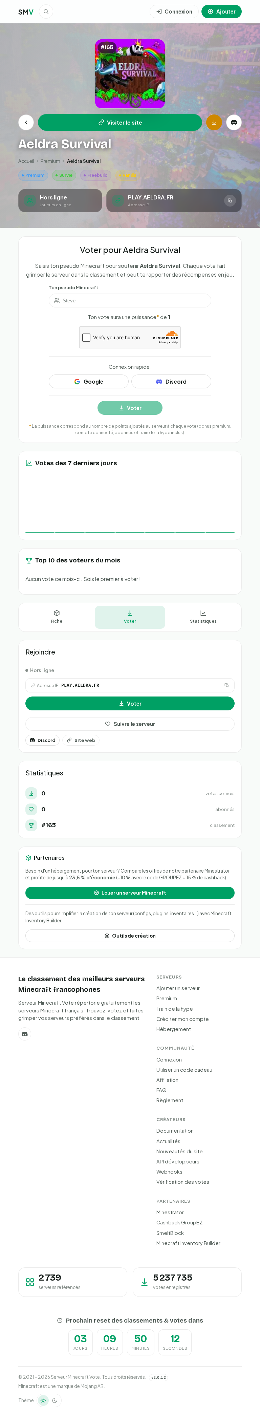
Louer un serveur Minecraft (134, 893)
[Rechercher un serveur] (46, 11)
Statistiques (203, 621)
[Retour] (26, 122)
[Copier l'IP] (230, 201)
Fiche (56, 621)
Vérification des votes (182, 1182)
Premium (166, 998)
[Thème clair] (43, 1400)
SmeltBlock (170, 1233)
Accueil (26, 161)
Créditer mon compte (182, 1019)
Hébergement (173, 1029)
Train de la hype (174, 1009)
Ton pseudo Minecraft (73, 287)
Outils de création (134, 936)
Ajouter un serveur (178, 988)
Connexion (169, 1059)
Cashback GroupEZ (179, 1222)
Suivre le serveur (134, 724)
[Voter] (214, 122)
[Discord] (234, 122)
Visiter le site (124, 122)
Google (93, 381)
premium (50, 161)
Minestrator (170, 1212)
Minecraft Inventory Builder (188, 1243)
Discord (47, 740)
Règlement (169, 1100)
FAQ (161, 1090)
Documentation (175, 1131)
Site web (84, 740)
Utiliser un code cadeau (184, 1070)
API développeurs (177, 1161)
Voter (130, 621)
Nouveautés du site (179, 1151)
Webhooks (169, 1172)
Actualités (168, 1141)
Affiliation (167, 1080)
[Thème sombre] (54, 1400)
